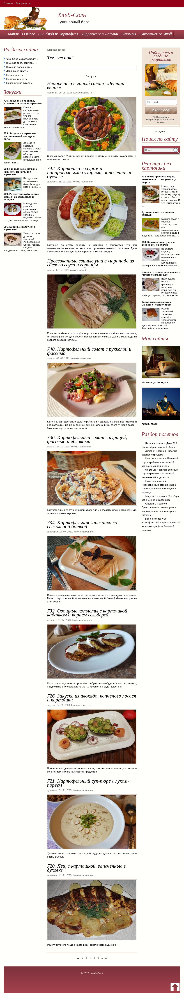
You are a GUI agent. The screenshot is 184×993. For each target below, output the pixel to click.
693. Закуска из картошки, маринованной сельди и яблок (20, 136)
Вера (148, 518)
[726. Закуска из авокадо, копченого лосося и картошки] (92, 765)
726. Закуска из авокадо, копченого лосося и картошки (91, 698)
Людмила (150, 469)
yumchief (150, 450)
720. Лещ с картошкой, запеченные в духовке (86, 868)
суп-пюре (52, 790)
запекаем (52, 181)
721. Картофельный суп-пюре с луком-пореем (88, 783)
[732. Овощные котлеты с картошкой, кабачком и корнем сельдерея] (92, 680)
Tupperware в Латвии (100, 34)
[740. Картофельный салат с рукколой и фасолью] (92, 418)
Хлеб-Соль (72, 15)
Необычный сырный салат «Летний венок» (85, 85)
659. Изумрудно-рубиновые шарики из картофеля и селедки (21, 197)
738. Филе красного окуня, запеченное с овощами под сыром (159, 179)
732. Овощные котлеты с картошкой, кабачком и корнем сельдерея (87, 613)
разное (50, 270)
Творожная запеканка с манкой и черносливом (156, 303)
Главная (8, 3)
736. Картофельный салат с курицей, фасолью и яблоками (87, 439)
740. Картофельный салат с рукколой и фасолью (89, 351)
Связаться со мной (155, 34)
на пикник (52, 92)
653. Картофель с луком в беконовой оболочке (158, 243)
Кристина (150, 458)
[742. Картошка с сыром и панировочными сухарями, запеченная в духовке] (92, 241)
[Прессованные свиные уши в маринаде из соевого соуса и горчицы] (92, 330)
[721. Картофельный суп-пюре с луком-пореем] (92, 850)
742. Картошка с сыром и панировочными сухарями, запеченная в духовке (89, 172)
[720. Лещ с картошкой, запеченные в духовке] (92, 941)
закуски (51, 705)
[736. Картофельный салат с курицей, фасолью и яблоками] (92, 506)
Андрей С (150, 496)
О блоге (28, 34)
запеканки (52, 531)
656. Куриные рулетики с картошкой (19, 228)
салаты (51, 358)
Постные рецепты (16, 79)
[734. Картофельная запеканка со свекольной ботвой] (92, 591)
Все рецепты (23, 3)
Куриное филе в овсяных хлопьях (158, 213)
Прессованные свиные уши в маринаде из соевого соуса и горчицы (90, 262)
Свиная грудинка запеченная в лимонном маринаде (161, 273)
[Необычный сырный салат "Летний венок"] (92, 152)
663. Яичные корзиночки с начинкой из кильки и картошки (20, 171)
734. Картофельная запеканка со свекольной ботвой (82, 524)
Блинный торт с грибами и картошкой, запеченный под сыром (160, 462)
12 (105, 957)
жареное (51, 620)
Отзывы (128, 34)
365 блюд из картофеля (58, 34)
